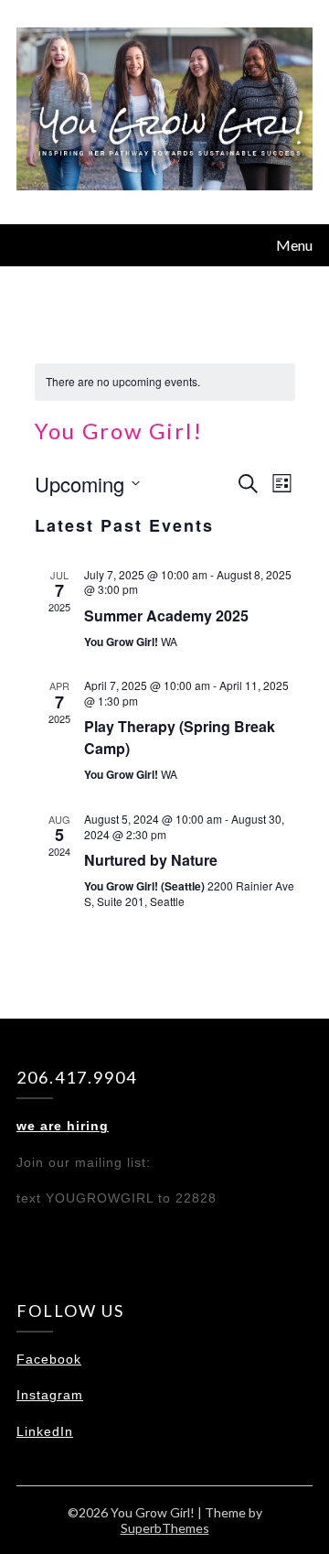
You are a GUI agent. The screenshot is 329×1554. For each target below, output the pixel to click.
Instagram (49, 1394)
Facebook (48, 1359)
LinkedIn (44, 1431)
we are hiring (62, 1125)
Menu (294, 245)
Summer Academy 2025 (166, 615)
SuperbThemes (165, 1528)
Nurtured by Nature (151, 859)
